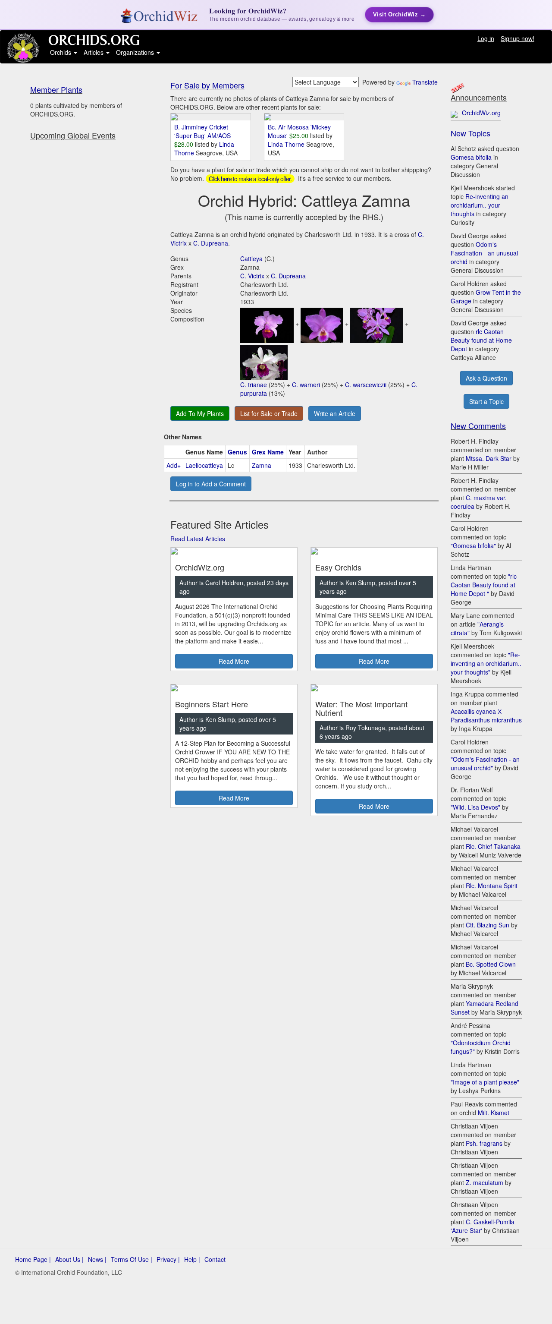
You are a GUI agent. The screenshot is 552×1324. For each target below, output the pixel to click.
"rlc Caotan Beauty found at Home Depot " (484, 585)
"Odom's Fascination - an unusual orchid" (485, 763)
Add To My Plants (200, 413)
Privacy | (168, 1259)
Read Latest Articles (197, 538)
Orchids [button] (61, 52)
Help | (192, 1259)
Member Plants (56, 89)
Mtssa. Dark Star (488, 458)
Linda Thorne (287, 144)
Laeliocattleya (204, 465)
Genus (237, 452)
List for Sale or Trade (269, 413)
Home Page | (33, 1259)
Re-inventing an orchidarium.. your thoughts (479, 205)
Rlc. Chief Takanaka (493, 846)
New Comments (478, 425)
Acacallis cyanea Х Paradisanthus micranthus (486, 715)
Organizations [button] (136, 52)
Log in (485, 38)
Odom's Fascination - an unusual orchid (484, 253)
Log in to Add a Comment (211, 483)
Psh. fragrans (484, 1143)
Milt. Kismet (493, 1112)
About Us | (69, 1259)
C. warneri (306, 384)
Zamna (261, 465)
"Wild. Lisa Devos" (475, 807)
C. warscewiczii (365, 384)
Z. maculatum (484, 1182)
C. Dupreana (210, 243)
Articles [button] (94, 52)
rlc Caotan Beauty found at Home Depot (481, 340)
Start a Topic (486, 401)
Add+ (173, 465)
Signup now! (517, 38)
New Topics (470, 133)
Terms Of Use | (131, 1259)
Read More (234, 661)
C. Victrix (252, 275)
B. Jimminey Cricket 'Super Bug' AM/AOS (202, 131)
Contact (215, 1259)
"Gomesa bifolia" (473, 545)
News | (97, 1259)
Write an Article (334, 413)
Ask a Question (486, 378)
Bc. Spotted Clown (491, 964)
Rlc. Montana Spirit (492, 885)
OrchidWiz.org (481, 112)
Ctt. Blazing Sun (487, 924)
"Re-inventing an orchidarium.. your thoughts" (486, 663)
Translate (425, 82)
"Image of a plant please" (485, 1082)
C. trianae (253, 384)
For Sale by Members (207, 85)
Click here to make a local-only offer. (250, 178)
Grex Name (268, 452)
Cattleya (251, 258)
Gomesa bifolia (471, 157)
